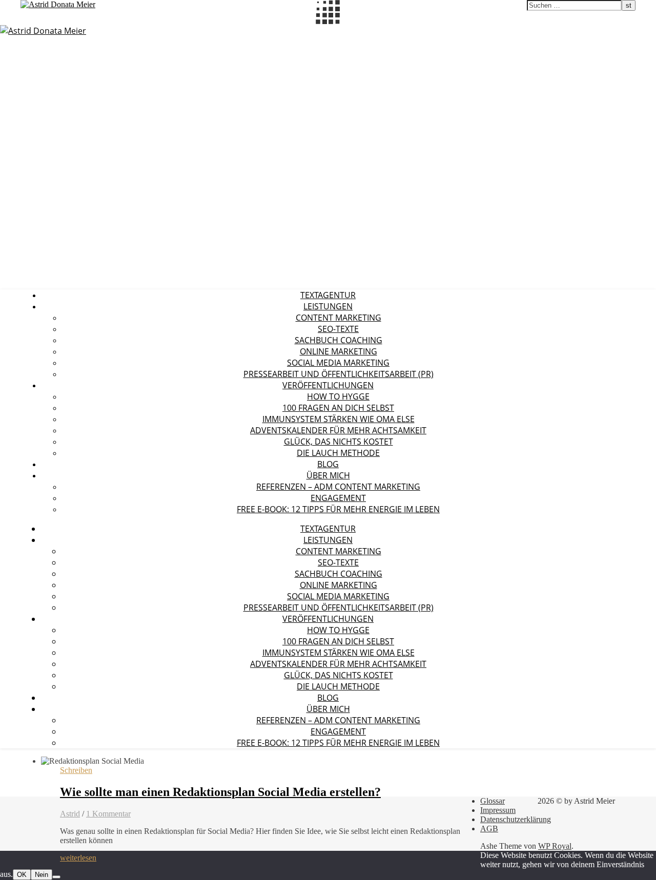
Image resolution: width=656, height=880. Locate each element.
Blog (328, 464)
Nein (41, 874)
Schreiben (76, 770)
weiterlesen (78, 857)
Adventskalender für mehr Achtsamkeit (338, 430)
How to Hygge (338, 396)
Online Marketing (338, 351)
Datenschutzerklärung (515, 819)
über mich (328, 475)
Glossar (492, 801)
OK (22, 874)
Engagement (338, 498)
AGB (489, 828)
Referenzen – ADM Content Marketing (338, 486)
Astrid (70, 813)
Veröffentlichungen (328, 385)
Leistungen (328, 306)
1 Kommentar (108, 813)
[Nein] (56, 876)
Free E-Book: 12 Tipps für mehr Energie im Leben (338, 509)
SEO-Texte (338, 328)
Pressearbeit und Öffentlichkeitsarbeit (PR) (338, 374)
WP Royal (554, 846)
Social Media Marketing (338, 362)
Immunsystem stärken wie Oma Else (338, 419)
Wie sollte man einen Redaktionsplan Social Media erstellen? (220, 792)
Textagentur (328, 295)
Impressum (498, 810)
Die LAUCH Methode (338, 452)
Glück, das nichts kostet (338, 441)
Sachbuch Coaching (338, 340)
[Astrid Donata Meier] (43, 30)
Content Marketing (338, 317)
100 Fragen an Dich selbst (338, 407)
